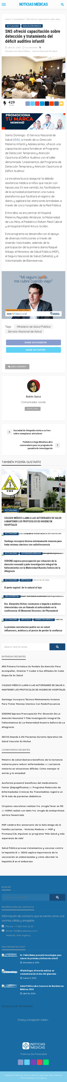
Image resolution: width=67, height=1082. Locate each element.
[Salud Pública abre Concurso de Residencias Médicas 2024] (10, 986)
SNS (16, 139)
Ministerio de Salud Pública (17, 51)
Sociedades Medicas (31, 553)
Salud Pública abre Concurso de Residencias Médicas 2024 (42, 987)
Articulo (26, 580)
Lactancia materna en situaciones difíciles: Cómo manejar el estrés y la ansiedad (31, 768)
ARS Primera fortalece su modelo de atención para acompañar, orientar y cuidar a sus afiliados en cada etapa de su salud (33, 671)
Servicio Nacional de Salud (44, 51)
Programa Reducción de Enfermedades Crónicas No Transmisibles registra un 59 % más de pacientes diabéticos (32, 792)
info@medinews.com (25, 930)
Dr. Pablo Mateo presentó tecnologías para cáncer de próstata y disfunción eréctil (40, 957)
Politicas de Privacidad (33, 1054)
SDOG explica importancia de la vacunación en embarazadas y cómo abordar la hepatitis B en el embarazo (30, 857)
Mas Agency (24, 935)
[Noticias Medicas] (33, 1045)
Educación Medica (32, 26)
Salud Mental (12, 596)
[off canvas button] (4, 4)
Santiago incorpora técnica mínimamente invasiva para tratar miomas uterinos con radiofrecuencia (33, 543)
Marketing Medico (44, 619)
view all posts (32, 409)
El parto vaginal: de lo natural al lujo (23, 587)
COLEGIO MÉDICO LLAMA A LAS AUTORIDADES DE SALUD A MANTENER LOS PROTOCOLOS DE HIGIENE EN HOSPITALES (33, 521)
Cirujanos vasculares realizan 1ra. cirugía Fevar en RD (32, 806)
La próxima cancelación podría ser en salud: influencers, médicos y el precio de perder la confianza (33, 629)
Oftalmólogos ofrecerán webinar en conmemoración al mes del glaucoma (38, 972)
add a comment (18, 366)
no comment (31, 47)
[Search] (62, 4)
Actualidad (13, 26)
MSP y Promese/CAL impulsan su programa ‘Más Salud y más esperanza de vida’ (33, 834)
